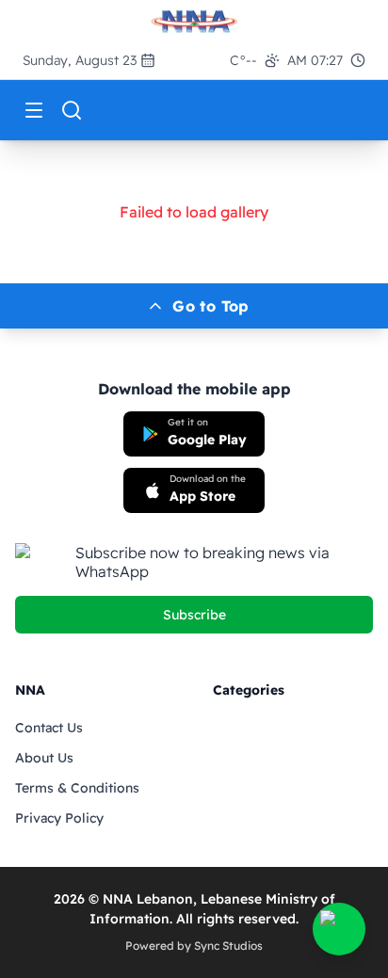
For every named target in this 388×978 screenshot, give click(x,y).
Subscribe (194, 614)
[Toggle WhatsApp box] (339, 929)
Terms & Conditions (77, 787)
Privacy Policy (59, 818)
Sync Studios (228, 945)
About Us (44, 757)
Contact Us (49, 727)
